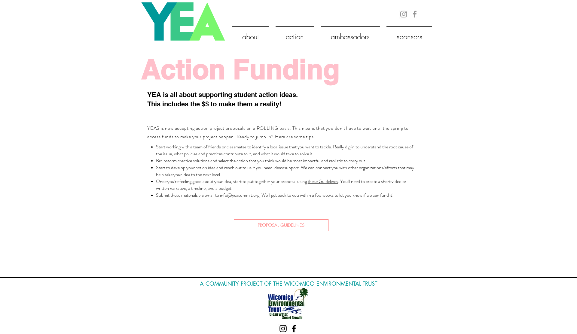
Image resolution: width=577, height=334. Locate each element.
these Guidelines (323, 181)
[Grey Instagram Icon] (403, 14)
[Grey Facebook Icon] (414, 14)
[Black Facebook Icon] (294, 328)
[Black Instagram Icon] (283, 328)
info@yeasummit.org (239, 195)
